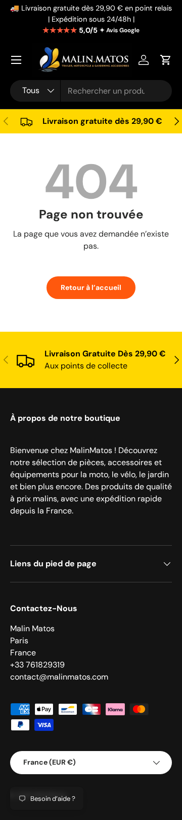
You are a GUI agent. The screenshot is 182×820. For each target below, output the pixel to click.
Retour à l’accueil (91, 287)
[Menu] (16, 60)
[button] (166, 60)
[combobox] (91, 91)
